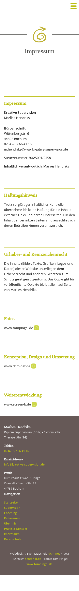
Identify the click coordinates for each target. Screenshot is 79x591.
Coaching (10, 513)
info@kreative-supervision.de (24, 464)
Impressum (11, 534)
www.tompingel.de (19, 328)
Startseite (11, 502)
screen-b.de (33, 559)
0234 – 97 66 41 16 (16, 451)
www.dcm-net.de (17, 366)
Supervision (12, 508)
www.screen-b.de (18, 404)
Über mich (11, 523)
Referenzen (12, 518)
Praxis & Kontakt (15, 529)
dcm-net (54, 553)
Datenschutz (12, 539)
